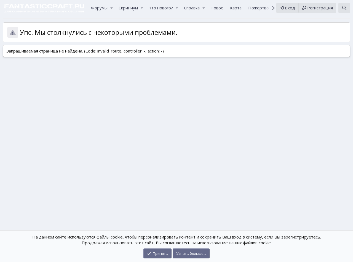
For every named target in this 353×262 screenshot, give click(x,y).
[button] (111, 8)
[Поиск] (344, 8)
